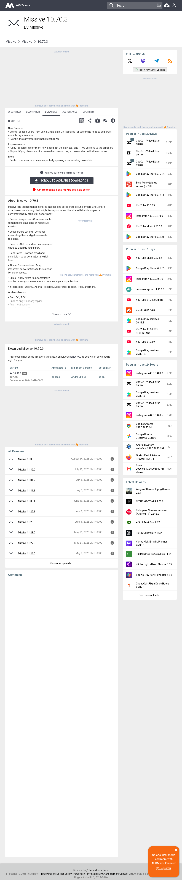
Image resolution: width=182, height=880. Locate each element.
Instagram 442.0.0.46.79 (149, 278)
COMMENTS (89, 112)
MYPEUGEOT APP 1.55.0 (150, 501)
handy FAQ (75, 356)
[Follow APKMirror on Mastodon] (143, 62)
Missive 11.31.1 (26, 490)
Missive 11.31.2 (26, 480)
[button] (81, 121)
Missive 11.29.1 (26, 511)
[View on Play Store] (97, 121)
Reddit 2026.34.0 (145, 310)
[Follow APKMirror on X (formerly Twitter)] (130, 62)
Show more (60, 314)
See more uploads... (61, 563)
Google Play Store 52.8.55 (150, 236)
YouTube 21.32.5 (145, 205)
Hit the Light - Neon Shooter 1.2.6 (154, 564)
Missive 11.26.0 (26, 553)
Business (14, 121)
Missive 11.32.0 (26, 469)
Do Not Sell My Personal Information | (77, 873)
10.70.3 (17, 373)
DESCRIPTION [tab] (33, 112)
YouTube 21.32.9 (145, 341)
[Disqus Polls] (61, 624)
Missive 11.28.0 (26, 532)
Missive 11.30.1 (26, 501)
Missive (36, 27)
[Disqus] (61, 716)
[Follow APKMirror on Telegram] (156, 62)
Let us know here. (99, 870)
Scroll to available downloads (64, 180)
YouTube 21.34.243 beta (149, 299)
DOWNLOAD (51, 112)
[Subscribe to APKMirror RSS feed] (170, 62)
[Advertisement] (61, 78)
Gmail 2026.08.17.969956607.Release (150, 469)
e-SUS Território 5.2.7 (148, 522)
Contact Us (125, 873)
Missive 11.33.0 (26, 459)
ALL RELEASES (69, 112)
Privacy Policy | (48, 873)
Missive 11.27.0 (26, 543)
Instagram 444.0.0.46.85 (149, 415)
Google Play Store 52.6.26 (150, 194)
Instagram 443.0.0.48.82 (149, 373)
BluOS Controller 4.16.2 (149, 532)
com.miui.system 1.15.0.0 (150, 289)
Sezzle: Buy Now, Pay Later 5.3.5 (154, 574)
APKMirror (23, 5)
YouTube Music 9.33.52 (149, 226)
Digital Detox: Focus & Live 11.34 (154, 553)
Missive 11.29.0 (26, 522)
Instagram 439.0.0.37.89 (149, 215)
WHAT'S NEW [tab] (14, 112)
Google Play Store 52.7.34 (150, 173)
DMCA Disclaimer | (108, 873)
